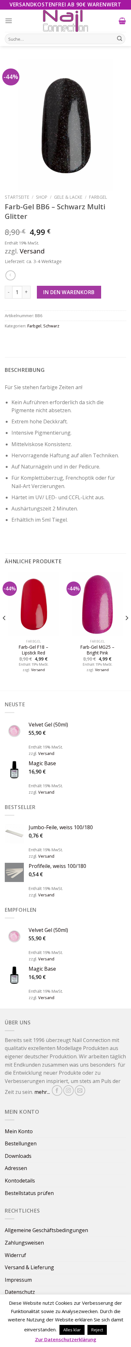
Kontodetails (20, 1180)
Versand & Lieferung (29, 1267)
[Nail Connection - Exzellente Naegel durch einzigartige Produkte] (65, 21)
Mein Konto (19, 1131)
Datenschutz (20, 1291)
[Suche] (119, 39)
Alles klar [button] (72, 1330)
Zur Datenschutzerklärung (65, 1339)
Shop (41, 197)
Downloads (18, 1155)
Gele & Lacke (68, 197)
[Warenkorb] (122, 21)
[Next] (126, 630)
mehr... (42, 1092)
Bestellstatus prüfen (29, 1193)
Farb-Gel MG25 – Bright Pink (97, 649)
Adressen (16, 1168)
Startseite (17, 197)
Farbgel (98, 197)
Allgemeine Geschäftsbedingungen (46, 1230)
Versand (32, 251)
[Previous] (4, 630)
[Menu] (9, 20)
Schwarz (51, 326)
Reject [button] (97, 1330)
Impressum (18, 1279)
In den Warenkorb (69, 292)
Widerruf (15, 1255)
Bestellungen (21, 1143)
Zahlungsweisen (24, 1242)
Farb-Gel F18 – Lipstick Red (33, 649)
